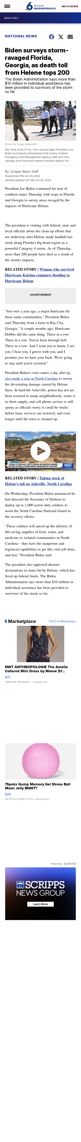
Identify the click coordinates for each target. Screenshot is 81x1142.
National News (21, 36)
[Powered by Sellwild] (70, 863)
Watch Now (69, 6)
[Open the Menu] (7, 6)
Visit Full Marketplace (62, 621)
